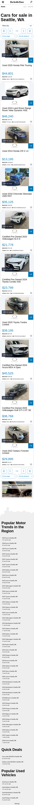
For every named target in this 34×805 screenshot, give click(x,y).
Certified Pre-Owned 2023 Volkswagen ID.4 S (14, 238)
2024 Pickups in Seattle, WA (10, 656)
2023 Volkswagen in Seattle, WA (11, 619)
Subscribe (30, 6)
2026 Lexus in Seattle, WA (9, 677)
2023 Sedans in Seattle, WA (10, 629)
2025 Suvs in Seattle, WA (9, 539)
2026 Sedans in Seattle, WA (10, 667)
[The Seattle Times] (17, 2)
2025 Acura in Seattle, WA (9, 661)
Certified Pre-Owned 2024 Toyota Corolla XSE (14, 280)
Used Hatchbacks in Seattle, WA (11, 793)
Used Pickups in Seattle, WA (10, 799)
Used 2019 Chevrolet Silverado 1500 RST (17, 195)
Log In (24, 6)
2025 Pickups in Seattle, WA (10, 709)
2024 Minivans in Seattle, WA (10, 699)
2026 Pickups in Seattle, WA (10, 720)
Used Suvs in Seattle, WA (9, 783)
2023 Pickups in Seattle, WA (10, 704)
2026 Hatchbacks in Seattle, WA (11, 693)
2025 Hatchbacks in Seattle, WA (11, 688)
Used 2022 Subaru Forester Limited (15, 452)
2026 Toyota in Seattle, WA (10, 565)
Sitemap (17, 803)
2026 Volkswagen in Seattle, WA (11, 725)
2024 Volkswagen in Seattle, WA (11, 640)
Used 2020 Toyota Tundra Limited (14, 323)
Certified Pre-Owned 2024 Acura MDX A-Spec (14, 366)
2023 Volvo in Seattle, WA (9, 651)
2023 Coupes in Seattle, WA (10, 736)
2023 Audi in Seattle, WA (9, 645)
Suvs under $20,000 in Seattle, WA (12, 757)
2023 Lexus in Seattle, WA (9, 581)
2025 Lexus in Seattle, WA (9, 613)
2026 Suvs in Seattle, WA (9, 576)
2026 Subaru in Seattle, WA (10, 731)
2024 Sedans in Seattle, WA (10, 571)
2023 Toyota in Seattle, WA (10, 597)
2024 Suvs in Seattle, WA (9, 544)
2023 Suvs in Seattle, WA (9, 549)
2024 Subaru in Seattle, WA (10, 635)
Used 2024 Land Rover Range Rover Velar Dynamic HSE (16, 109)
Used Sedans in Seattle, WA (10, 788)
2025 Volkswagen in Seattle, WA (11, 587)
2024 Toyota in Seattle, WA (10, 555)
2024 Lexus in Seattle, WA (9, 592)
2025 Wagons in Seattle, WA (10, 715)
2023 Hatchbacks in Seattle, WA (11, 624)
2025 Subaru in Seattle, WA (10, 608)
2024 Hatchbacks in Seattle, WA (11, 683)
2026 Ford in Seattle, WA (9, 741)
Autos (3, 6)
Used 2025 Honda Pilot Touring (17, 65)
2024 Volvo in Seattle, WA (9, 672)
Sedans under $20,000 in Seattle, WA (12, 763)
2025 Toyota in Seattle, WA (10, 560)
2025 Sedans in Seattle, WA (10, 603)
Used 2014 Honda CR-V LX (15, 151)
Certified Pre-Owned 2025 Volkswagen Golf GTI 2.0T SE (16, 409)
